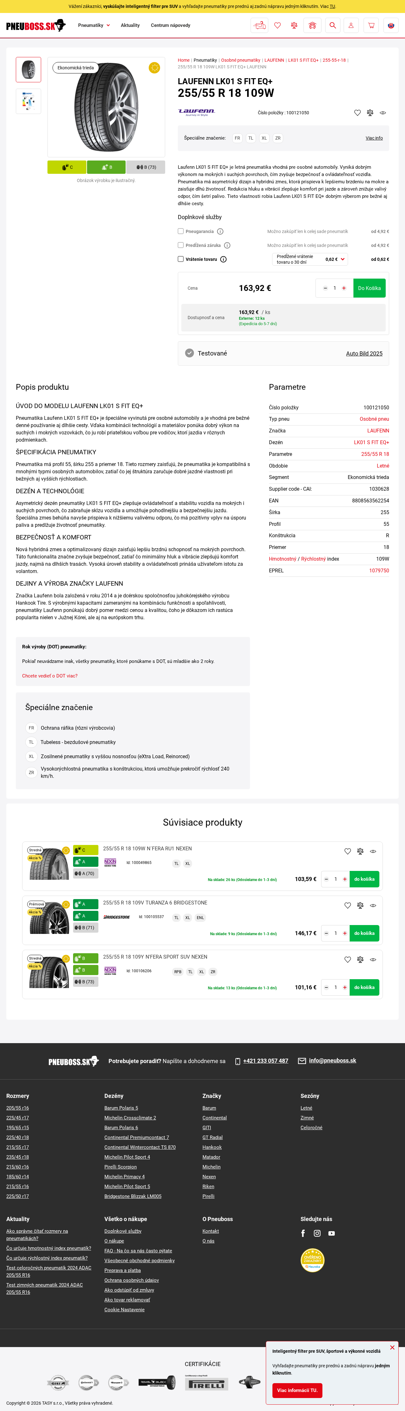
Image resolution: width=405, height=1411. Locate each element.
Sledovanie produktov (373, 851)
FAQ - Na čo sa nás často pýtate (138, 1251)
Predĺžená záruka (203, 245)
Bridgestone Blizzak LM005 (132, 1196)
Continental (214, 1118)
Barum (209, 1108)
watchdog (383, 113)
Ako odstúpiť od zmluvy (129, 1290)
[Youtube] (331, 1233)
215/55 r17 (17, 1147)
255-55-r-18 (334, 60)
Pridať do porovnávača (360, 851)
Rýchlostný (313, 559)
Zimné (307, 1118)
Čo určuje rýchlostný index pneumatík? (47, 1258)
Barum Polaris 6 (121, 1128)
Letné (383, 466)
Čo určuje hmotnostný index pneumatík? (48, 1248)
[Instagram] (317, 1233)
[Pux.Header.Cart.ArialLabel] (371, 25)
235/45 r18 (17, 1157)
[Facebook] (302, 1233)
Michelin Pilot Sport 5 (127, 1186)
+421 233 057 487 (265, 1061)
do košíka (369, 288)
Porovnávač (294, 25)
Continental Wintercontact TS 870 (140, 1147)
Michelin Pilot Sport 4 (127, 1157)
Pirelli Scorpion (120, 1167)
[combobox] (310, 259)
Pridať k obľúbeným (348, 851)
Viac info (374, 138)
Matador (211, 1157)
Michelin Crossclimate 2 (130, 1118)
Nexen (209, 1177)
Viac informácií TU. (297, 1390)
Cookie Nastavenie (124, 1310)
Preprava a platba (122, 1270)
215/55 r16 (17, 1186)
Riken (208, 1186)
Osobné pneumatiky (240, 60)
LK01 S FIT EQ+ (303, 60)
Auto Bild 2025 (364, 353)
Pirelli (208, 1196)
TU (332, 6)
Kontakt (210, 1231)
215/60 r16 (17, 1167)
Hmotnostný (282, 559)
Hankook (212, 1147)
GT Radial (212, 1137)
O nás (208, 1241)
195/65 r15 (17, 1128)
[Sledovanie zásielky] (259, 25)
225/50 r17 (17, 1196)
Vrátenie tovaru (201, 259)
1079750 (379, 571)
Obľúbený (277, 25)
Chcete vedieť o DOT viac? (50, 676)
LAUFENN (274, 60)
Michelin (211, 1167)
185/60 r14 (17, 1177)
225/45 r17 (17, 1118)
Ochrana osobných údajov (131, 1280)
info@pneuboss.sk (332, 1061)
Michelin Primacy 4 (124, 1177)
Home (184, 60)
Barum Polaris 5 (121, 1108)
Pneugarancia (200, 231)
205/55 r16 (17, 1108)
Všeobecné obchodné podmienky (139, 1260)
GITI (206, 1128)
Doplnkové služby (122, 1231)
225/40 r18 (17, 1137)
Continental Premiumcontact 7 (136, 1137)
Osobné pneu (374, 419)
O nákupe (114, 1241)
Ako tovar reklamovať (127, 1300)
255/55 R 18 (375, 454)
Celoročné (311, 1128)
